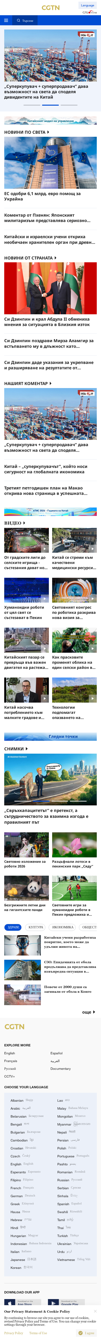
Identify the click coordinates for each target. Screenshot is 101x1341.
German (23, 1195)
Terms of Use (38, 1333)
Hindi (18, 1227)
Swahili (69, 1211)
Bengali (20, 1123)
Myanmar (73, 1123)
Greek (22, 1203)
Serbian (69, 1187)
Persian (68, 1139)
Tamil (65, 1219)
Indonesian (31, 1243)
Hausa (20, 1211)
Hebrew (21, 1219)
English (9, 1053)
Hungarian (24, 1235)
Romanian (71, 1171)
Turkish (68, 1235)
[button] (31, 105)
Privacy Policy (13, 1333)
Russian (69, 1179)
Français (10, 1061)
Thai (64, 1227)
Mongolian (71, 1115)
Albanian (22, 1099)
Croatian (23, 1147)
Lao (63, 1099)
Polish (66, 1147)
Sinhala (67, 1195)
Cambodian (22, 1139)
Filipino (22, 1179)
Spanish (69, 1203)
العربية (55, 1061)
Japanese (23, 1259)
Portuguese (73, 1155)
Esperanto (26, 1171)
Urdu (64, 1251)
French (22, 1187)
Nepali (66, 1131)
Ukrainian (72, 1243)
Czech (20, 1155)
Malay (72, 1107)
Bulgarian (25, 1131)
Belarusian (27, 1115)
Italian (21, 1251)
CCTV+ (9, 1076)
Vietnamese (73, 1259)
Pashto (66, 1163)
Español (56, 1053)
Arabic (21, 1107)
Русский (10, 1069)
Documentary (60, 1069)
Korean (22, 1267)
